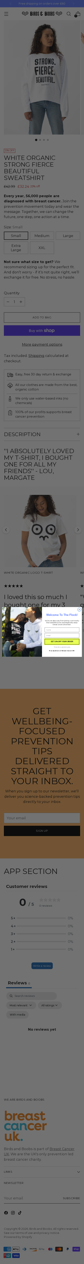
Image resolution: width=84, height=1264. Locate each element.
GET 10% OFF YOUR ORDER (62, 642)
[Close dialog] (79, 610)
